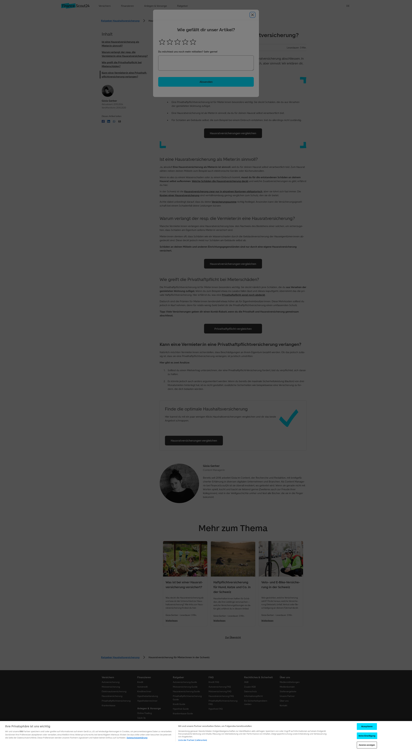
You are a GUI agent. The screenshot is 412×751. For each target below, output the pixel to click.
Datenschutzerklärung (137, 737)
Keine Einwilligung (367, 735)
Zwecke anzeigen (367, 745)
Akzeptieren (367, 726)
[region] (206, 736)
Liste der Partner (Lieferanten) (192, 740)
